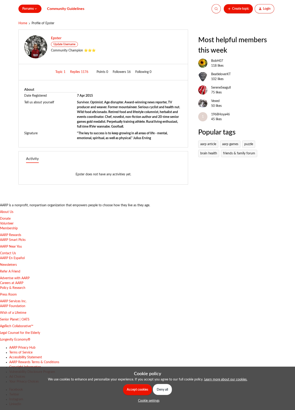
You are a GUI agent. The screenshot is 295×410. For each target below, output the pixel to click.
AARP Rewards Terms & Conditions (34, 362)
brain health (208, 153)
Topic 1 (60, 72)
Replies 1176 (79, 72)
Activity (32, 159)
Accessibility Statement (25, 357)
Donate (5, 218)
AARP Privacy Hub (22, 347)
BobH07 (217, 61)
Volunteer (7, 223)
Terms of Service (20, 352)
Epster (56, 38)
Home (22, 23)
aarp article (208, 144)
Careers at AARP (11, 283)
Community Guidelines (65, 9)
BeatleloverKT (221, 74)
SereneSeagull (221, 87)
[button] (238, 8)
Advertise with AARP (15, 278)
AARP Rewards (10, 235)
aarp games (230, 144)
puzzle (248, 144)
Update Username (64, 44)
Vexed (215, 101)
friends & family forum (239, 153)
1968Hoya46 (220, 114)
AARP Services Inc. (13, 301)
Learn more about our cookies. (225, 379)
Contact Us (8, 253)
